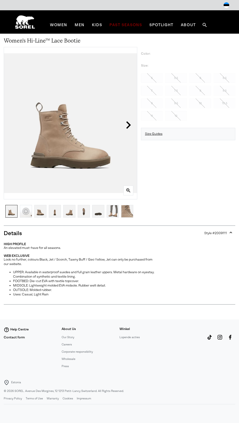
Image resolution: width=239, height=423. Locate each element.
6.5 (225, 78)
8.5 (225, 90)
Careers (67, 344)
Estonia (16, 382)
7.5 (176, 90)
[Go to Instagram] (220, 339)
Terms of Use (34, 398)
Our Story (68, 337)
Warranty (53, 398)
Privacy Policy (13, 398)
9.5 (176, 103)
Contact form (14, 337)
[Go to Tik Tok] (209, 339)
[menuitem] (58, 25)
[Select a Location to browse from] (6, 382)
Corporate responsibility (77, 351)
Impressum (84, 398)
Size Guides (153, 134)
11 (152, 116)
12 (176, 116)
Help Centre (19, 329)
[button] (128, 125)
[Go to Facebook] (230, 339)
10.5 (224, 103)
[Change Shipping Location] (226, 5)
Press (65, 366)
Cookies (68, 398)
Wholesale (68, 359)
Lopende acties (130, 337)
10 (200, 103)
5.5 (176, 78)
